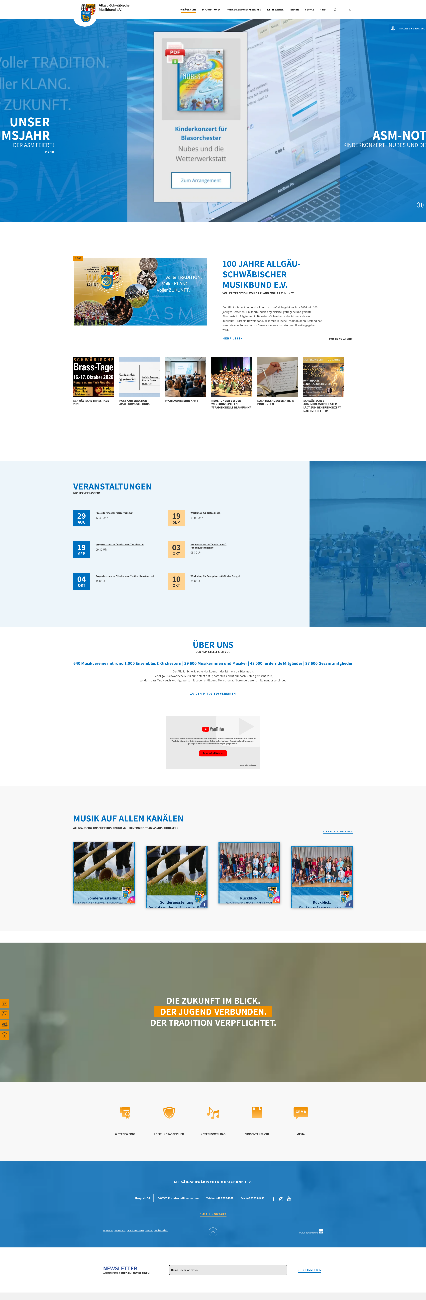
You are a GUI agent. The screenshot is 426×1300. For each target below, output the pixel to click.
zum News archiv (341, 338)
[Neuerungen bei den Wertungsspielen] (231, 377)
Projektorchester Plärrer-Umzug (114, 513)
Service (309, 9)
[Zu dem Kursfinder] (4, 1014)
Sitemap (149, 1230)
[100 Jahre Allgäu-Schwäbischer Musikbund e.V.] (140, 291)
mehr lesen (232, 338)
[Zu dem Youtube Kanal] (289, 1198)
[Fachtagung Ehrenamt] (185, 377)
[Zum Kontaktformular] (351, 10)
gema (301, 1134)
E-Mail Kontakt (213, 1214)
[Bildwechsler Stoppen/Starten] (420, 205)
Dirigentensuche (257, 1134)
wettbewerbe (125, 1134)
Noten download (213, 1134)
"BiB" (323, 9)
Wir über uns (188, 9)
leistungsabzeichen (169, 1134)
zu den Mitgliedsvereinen (213, 693)
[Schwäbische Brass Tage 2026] (93, 377)
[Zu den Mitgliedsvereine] (4, 1024)
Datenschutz (119, 1230)
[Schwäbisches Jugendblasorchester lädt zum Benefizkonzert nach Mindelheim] (323, 377)
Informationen (211, 9)
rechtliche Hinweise (135, 1230)
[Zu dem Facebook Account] (274, 1199)
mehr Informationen (248, 765)
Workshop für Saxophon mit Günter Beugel (215, 576)
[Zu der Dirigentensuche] (257, 1117)
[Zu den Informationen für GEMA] (301, 1118)
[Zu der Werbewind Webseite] (321, 1232)
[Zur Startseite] (85, 17)
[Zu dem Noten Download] (213, 1118)
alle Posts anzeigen (338, 831)
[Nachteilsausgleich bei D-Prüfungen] (277, 377)
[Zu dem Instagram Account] (281, 1199)
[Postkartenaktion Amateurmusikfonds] (139, 377)
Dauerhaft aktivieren (213, 753)
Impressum (108, 1230)
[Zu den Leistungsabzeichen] (169, 1117)
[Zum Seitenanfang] (213, 1232)
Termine (294, 9)
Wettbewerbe (275, 9)
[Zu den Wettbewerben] (125, 1118)
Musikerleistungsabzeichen (243, 9)
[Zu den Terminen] (4, 1003)
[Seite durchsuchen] (335, 10)
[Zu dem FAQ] (4, 1035)
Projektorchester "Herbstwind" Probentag (120, 544)
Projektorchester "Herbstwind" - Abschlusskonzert (125, 576)
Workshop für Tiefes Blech (205, 513)
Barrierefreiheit (161, 1230)
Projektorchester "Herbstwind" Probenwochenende (208, 546)
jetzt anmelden (309, 1270)
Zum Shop (379, 152)
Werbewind (313, 1232)
